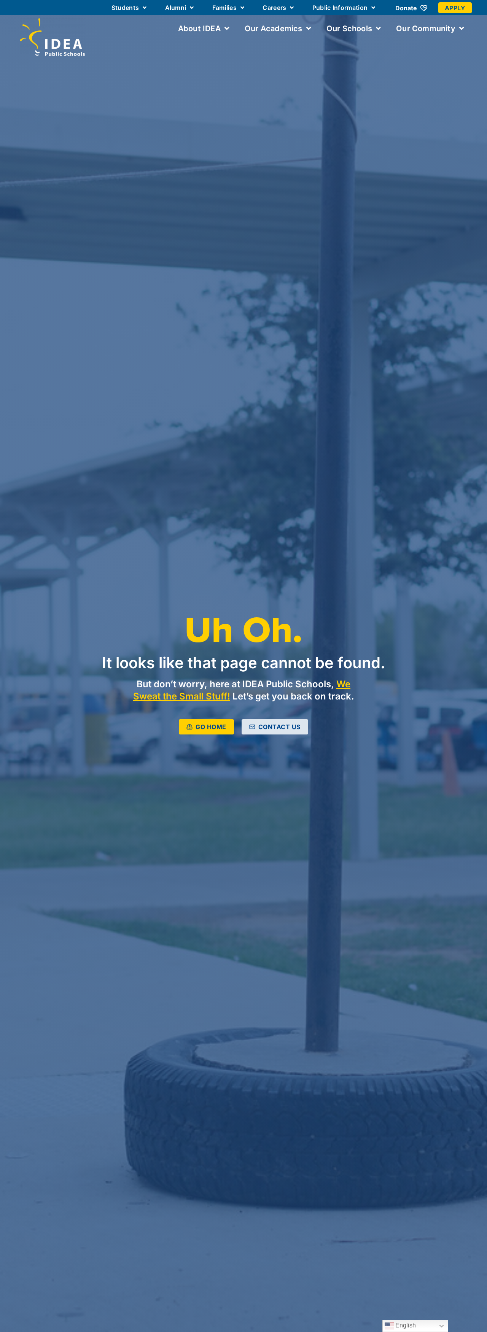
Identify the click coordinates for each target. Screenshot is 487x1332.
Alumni (175, 7)
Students (125, 7)
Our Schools (349, 28)
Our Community (425, 28)
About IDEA (199, 28)
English (405, 1325)
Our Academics (273, 28)
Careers (274, 7)
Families (224, 7)
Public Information (340, 7)
